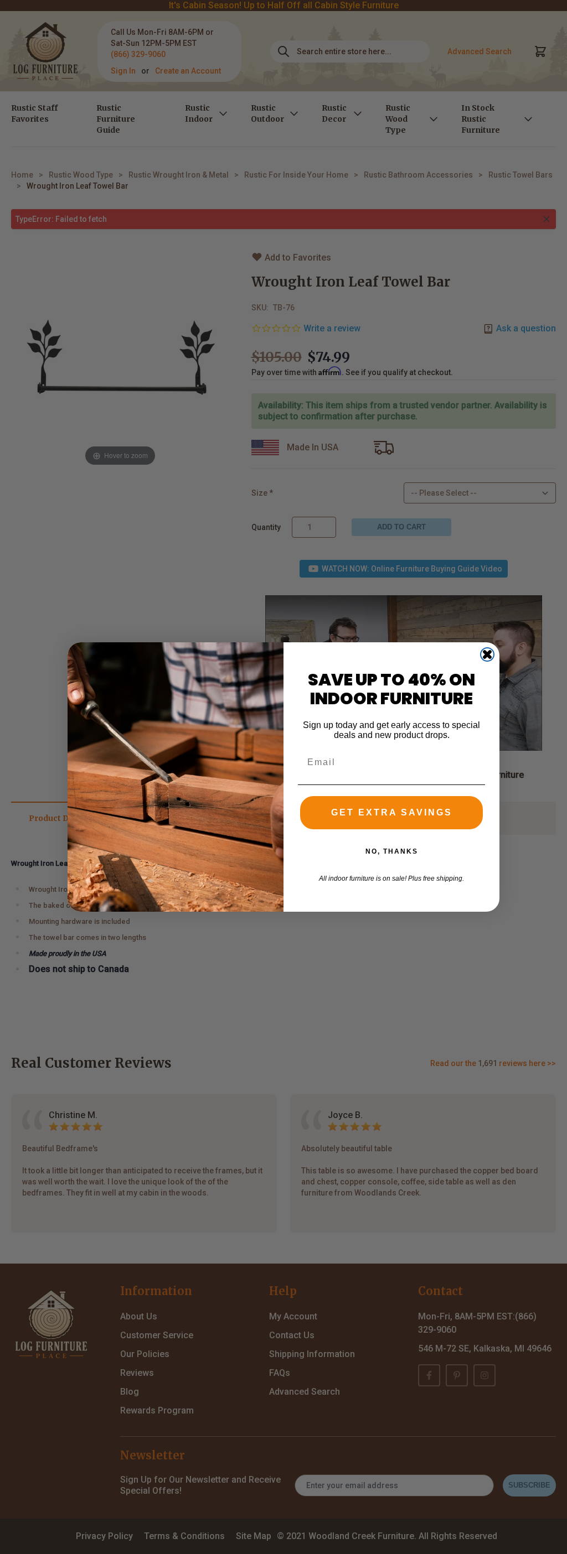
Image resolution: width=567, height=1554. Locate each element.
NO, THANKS (391, 851)
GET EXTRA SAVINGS (391, 812)
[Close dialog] (487, 654)
